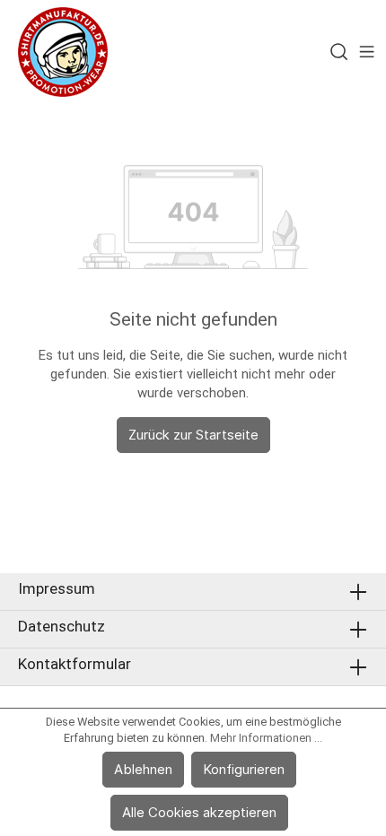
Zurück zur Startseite (193, 434)
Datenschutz (61, 626)
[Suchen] (339, 52)
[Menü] (367, 52)
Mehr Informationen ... (266, 738)
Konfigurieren (244, 769)
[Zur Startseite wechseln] (63, 52)
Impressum (56, 588)
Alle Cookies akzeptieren (199, 812)
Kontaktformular (74, 664)
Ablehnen (143, 769)
